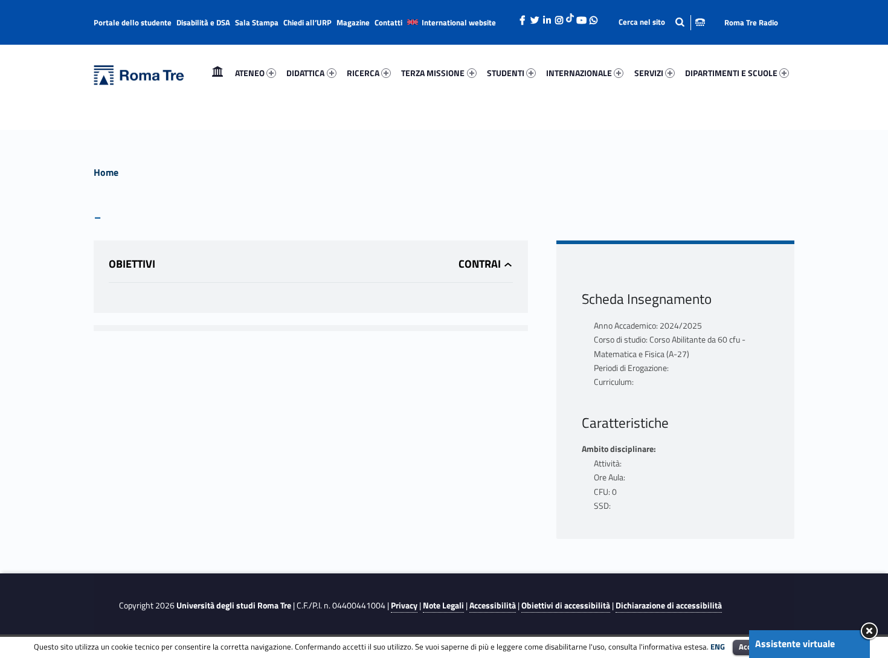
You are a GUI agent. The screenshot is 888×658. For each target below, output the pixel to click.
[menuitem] (217, 73)
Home (217, 72)
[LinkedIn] (546, 16)
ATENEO (250, 72)
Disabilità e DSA (203, 22)
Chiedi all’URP (307, 22)
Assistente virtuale (795, 643)
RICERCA (363, 72)
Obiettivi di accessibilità (565, 605)
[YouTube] (581, 16)
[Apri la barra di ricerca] (662, 22)
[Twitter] (534, 16)
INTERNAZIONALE (579, 72)
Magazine (353, 22)
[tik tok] (570, 16)
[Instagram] (558, 16)
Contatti (388, 22)
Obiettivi (132, 264)
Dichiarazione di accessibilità (669, 605)
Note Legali (443, 605)
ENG (717, 646)
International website (459, 22)
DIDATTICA (305, 72)
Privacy (404, 605)
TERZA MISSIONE (433, 72)
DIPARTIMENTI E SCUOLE (731, 72)
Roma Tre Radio (751, 22)
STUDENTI (505, 72)
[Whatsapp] (593, 16)
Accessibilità (492, 605)
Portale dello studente (133, 22)
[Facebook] (522, 16)
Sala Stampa (256, 22)
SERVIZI (648, 72)
